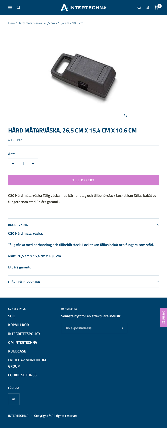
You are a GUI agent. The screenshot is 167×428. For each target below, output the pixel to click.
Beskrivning (18, 224)
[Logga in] (148, 7)
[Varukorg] (157, 7)
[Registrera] (121, 328)
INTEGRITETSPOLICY (24, 333)
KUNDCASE (17, 351)
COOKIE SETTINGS (22, 375)
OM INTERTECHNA (22, 342)
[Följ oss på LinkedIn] (13, 399)
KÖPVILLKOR (18, 324)
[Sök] (18, 7)
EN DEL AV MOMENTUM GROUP (27, 363)
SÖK (11, 316)
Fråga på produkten (24, 281)
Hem (11, 23)
